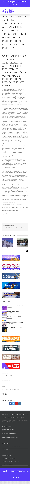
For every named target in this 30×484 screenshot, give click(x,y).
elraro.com (17, 473)
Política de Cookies (6, 449)
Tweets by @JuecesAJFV (7, 375)
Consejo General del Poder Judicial (10, 458)
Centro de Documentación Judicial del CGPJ (11, 461)
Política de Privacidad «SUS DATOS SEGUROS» (12, 447)
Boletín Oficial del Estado (8, 464)
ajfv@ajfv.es (16, 2)
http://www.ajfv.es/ (8, 396)
